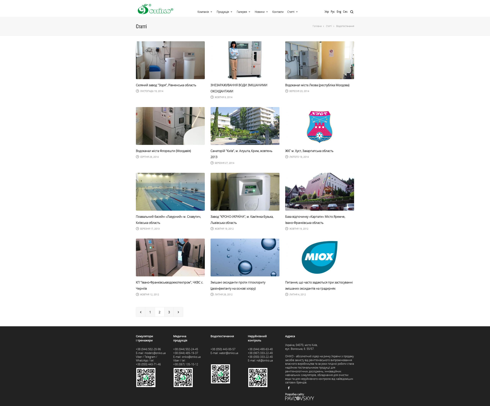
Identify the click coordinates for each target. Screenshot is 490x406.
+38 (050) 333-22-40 (260, 357)
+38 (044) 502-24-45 (185, 349)
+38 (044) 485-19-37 (185, 353)
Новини (260, 12)
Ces (345, 11)
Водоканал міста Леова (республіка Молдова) (317, 85)
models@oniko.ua (155, 353)
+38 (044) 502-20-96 (148, 349)
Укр (327, 11)
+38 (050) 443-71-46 (148, 364)
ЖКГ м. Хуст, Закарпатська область (309, 151)
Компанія (203, 12)
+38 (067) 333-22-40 (260, 353)
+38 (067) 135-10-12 (185, 364)
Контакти (277, 12)
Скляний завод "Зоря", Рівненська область (166, 85)
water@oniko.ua (228, 353)
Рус (333, 11)
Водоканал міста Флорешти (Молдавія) (163, 151)
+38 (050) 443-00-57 (223, 349)
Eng (339, 11)
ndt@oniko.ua (264, 360)
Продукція (223, 12)
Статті (290, 12)
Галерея (242, 12)
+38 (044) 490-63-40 (260, 349)
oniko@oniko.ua (191, 357)
